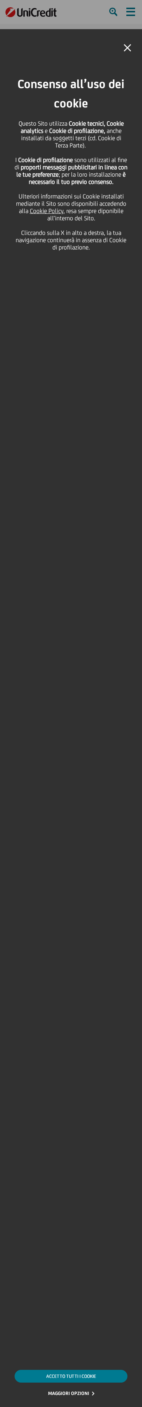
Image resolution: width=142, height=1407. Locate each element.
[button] (127, 48)
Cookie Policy (46, 211)
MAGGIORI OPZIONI (68, 1393)
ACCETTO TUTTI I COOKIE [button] (71, 1376)
